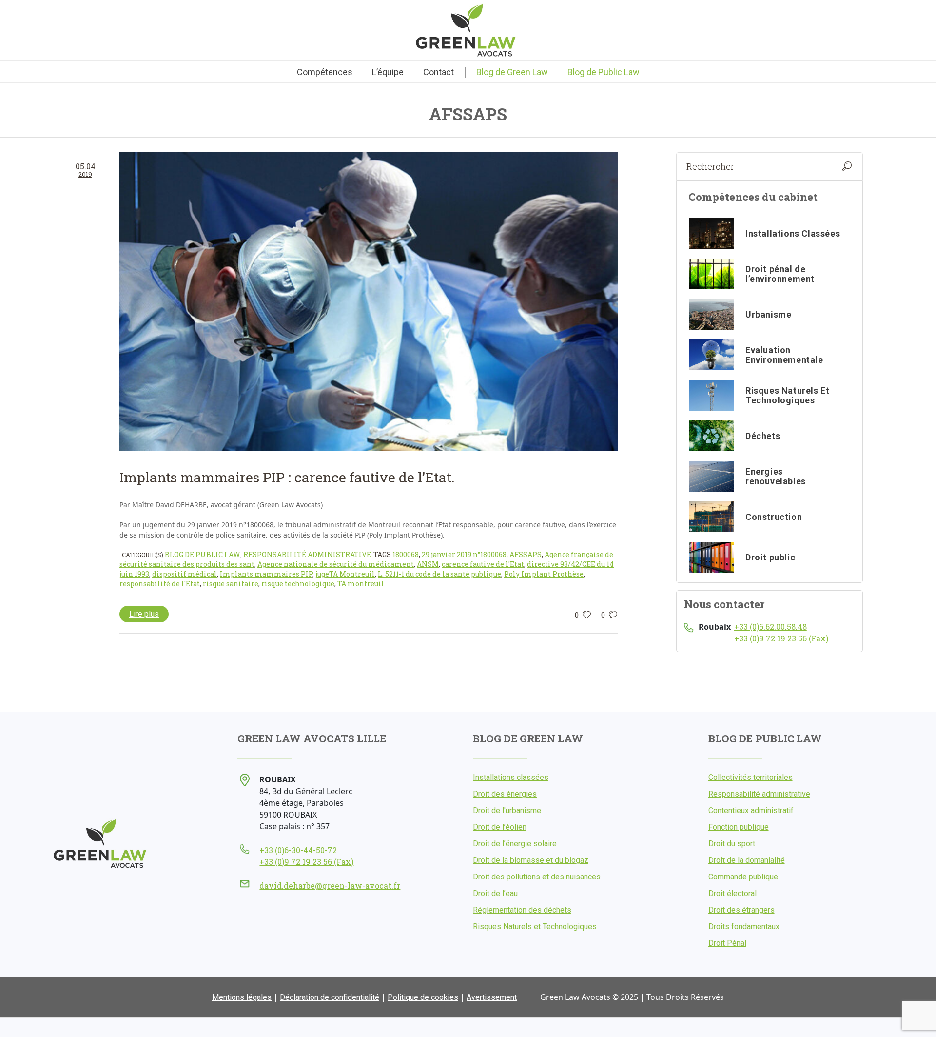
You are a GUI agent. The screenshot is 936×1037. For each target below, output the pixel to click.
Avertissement (492, 997)
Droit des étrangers (741, 910)
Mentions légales (242, 997)
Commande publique (743, 876)
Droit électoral (732, 893)
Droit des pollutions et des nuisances (537, 876)
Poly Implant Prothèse (544, 573)
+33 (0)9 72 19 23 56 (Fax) (781, 638)
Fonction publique (738, 827)
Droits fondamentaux (744, 926)
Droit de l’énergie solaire (515, 843)
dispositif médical (184, 573)
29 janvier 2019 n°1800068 (464, 554)
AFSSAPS (525, 554)
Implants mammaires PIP (266, 573)
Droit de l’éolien (499, 827)
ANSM (428, 564)
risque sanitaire (230, 583)
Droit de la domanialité (746, 860)
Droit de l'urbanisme (507, 810)
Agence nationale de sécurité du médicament (335, 564)
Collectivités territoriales (750, 777)
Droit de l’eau (495, 893)
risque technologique (297, 583)
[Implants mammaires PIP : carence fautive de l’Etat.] (368, 301)
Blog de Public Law (202, 554)
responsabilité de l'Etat (159, 583)
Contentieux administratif (751, 810)
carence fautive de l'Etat (483, 564)
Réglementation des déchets (522, 910)
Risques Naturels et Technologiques (535, 926)
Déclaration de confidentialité (329, 997)
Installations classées (510, 777)
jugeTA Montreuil (345, 573)
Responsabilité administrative (307, 554)
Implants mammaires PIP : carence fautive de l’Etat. (287, 477)
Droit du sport (731, 843)
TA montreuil (360, 583)
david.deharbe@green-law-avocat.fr (329, 885)
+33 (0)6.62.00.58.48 (770, 626)
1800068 (405, 554)
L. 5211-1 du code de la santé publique (439, 573)
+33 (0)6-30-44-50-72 (298, 850)
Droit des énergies (505, 793)
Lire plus (144, 613)
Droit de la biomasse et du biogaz (530, 860)
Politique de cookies (423, 997)
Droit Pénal (727, 943)
